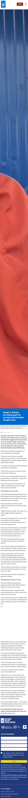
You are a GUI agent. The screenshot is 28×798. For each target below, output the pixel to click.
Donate (20, 4)
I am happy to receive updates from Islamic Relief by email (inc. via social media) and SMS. (13, 755)
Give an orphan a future (7, 791)
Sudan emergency (6, 796)
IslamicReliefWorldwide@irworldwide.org (13, 775)
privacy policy (19, 769)
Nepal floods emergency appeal (9, 794)
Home (2, 426)
